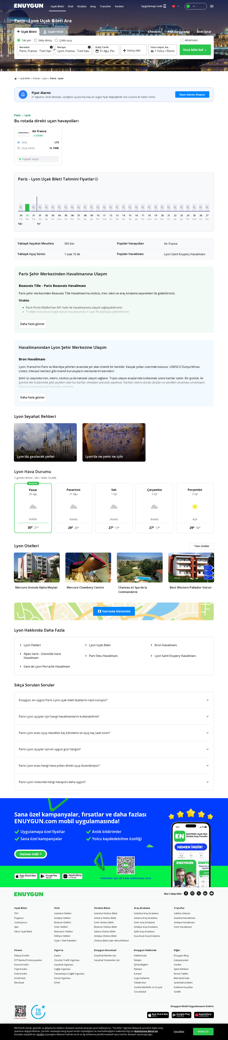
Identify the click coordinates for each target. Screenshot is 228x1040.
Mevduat (19, 982)
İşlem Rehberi (181, 969)
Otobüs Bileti (102, 908)
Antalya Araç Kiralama (146, 926)
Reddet (40, 1034)
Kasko (57, 955)
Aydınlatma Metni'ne (146, 1031)
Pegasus (19, 918)
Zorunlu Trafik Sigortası (66, 960)
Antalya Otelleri (62, 918)
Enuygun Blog (181, 955)
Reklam (138, 969)
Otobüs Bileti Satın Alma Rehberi (111, 940)
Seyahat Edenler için (105, 955)
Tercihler (178, 1031)
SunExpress (20, 922)
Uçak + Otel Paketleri (65, 940)
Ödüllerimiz (140, 982)
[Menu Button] (196, 6)
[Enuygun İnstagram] (192, 894)
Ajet (16, 926)
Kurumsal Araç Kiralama (147, 935)
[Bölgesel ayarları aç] (176, 6)
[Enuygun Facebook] (186, 894)
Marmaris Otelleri (63, 931)
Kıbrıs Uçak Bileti (23, 931)
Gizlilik (177, 991)
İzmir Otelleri (61, 926)
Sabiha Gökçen (182, 913)
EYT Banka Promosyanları (28, 960)
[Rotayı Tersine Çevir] (54, 50)
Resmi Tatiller (181, 973)
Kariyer (138, 973)
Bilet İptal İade (181, 978)
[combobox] (35, 51)
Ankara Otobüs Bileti (105, 918)
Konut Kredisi (21, 964)
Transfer (179, 908)
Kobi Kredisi (20, 973)
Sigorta (58, 950)
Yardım (177, 964)
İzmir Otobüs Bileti (104, 922)
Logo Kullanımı (141, 978)
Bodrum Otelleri (62, 922)
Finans (18, 950)
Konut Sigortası (62, 978)
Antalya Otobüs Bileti (105, 935)
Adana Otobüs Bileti (104, 931)
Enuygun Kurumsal (105, 950)
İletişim (137, 960)
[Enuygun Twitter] (199, 894)
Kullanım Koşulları (183, 987)
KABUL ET (203, 1031)
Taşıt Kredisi (20, 969)
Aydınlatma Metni (183, 982)
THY (16, 913)
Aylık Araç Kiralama (144, 931)
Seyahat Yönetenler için (107, 960)
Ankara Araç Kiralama (145, 918)
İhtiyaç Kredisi (21, 955)
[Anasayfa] (15, 78)
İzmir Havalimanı (183, 926)
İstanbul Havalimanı (184, 918)
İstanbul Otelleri (62, 913)
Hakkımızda (140, 955)
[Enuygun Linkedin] (205, 894)
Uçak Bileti (25, 78)
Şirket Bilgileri (141, 964)
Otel (56, 908)
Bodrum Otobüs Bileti (105, 926)
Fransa (36, 78)
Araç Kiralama (142, 908)
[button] (21, 207)
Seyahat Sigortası (63, 964)
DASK (57, 982)
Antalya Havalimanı (184, 922)
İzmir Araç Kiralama (144, 922)
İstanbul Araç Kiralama (146, 913)
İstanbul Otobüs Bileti (105, 913)
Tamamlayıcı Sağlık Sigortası (69, 973)
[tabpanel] (114, 47)
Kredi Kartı (19, 978)
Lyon (45, 78)
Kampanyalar (181, 960)
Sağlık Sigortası (62, 969)
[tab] (26, 32)
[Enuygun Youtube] (211, 894)
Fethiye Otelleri (62, 935)
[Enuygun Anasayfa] (28, 6)
